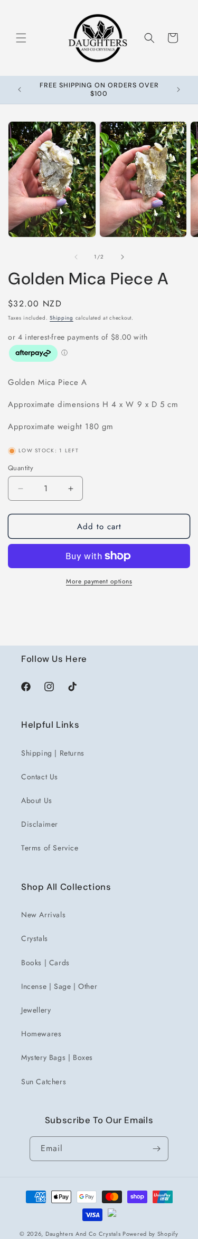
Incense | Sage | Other (59, 986)
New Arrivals (43, 914)
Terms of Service (50, 847)
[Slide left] (76, 257)
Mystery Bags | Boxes (57, 1057)
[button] (21, 37)
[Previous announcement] (19, 89)
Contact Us (39, 776)
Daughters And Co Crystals (83, 1234)
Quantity (20, 468)
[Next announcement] (178, 89)
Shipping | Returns (52, 753)
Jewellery (36, 1010)
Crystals (34, 938)
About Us (36, 800)
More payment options (99, 581)
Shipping (61, 318)
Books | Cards (45, 962)
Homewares (41, 1033)
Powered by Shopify (150, 1234)
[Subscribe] (156, 1148)
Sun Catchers (43, 1081)
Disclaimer (39, 824)
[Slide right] (122, 257)
